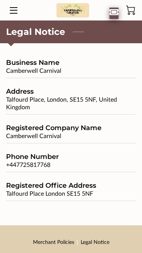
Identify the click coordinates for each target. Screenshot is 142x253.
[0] (130, 10)
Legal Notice (95, 242)
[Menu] (13, 10)
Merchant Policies (53, 242)
